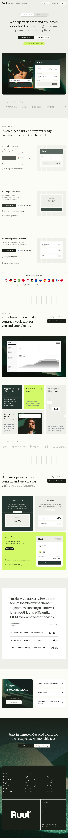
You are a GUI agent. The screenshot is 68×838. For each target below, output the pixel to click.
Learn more (18, 512)
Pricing (18, 3)
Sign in (63, 3)
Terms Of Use (45, 822)
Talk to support (13, 697)
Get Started (55, 3)
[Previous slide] (51, 620)
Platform (10, 3)
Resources (24, 3)
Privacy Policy (53, 822)
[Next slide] (56, 620)
